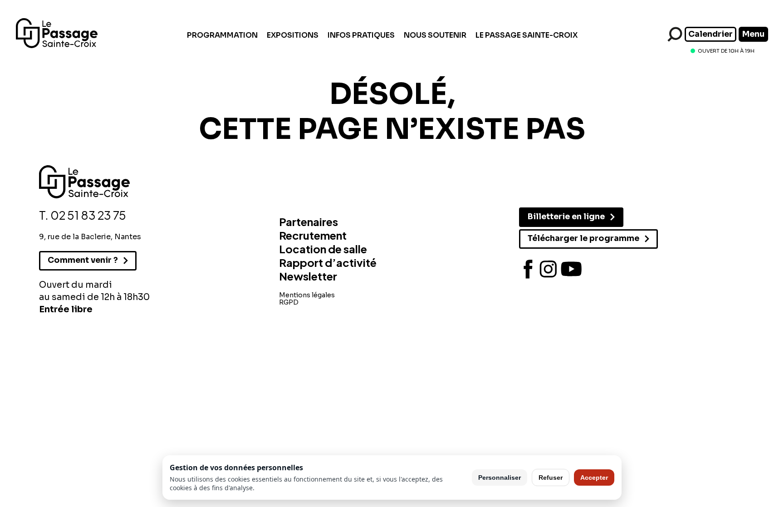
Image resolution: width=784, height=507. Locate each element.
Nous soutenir (435, 35)
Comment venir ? (83, 260)
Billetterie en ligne (566, 217)
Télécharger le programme (583, 238)
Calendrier (710, 34)
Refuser (551, 477)
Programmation (222, 35)
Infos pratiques (361, 35)
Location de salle (323, 249)
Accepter (594, 477)
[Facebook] (528, 269)
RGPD (289, 302)
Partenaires (308, 221)
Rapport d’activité (328, 262)
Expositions (292, 35)
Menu (753, 34)
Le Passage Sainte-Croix (526, 35)
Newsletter (308, 276)
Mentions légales (307, 295)
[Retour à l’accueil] (57, 45)
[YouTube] (571, 269)
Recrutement (313, 235)
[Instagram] (548, 269)
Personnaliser (499, 477)
